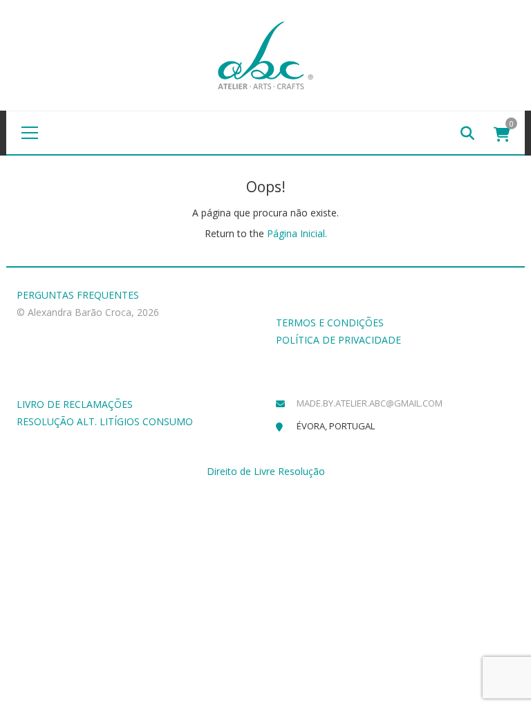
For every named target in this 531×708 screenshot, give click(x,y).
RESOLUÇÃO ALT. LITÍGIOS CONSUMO (105, 421)
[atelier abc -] (265, 54)
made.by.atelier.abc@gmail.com (369, 403)
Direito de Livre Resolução (266, 471)
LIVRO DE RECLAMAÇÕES (75, 404)
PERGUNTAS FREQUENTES (78, 294)
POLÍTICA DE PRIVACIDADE (338, 339)
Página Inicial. (297, 233)
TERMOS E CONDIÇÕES (330, 322)
